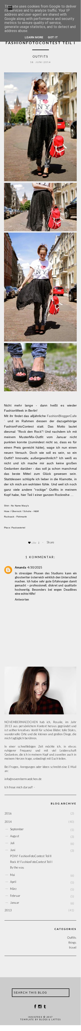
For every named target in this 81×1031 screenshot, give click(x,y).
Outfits (40, 56)
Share (50, 542)
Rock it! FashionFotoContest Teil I (31, 862)
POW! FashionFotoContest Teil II (31, 856)
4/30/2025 (34, 567)
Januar (14, 902)
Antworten (22, 599)
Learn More (34, 37)
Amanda (20, 567)
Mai (12, 875)
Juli (12, 843)
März (13, 889)
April (13, 882)
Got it (53, 37)
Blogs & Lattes (50, 1019)
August (14, 836)
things (72, 942)
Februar (15, 895)
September (17, 829)
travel (72, 947)
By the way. (17, 867)
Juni (12, 850)
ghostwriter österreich (29, 577)
